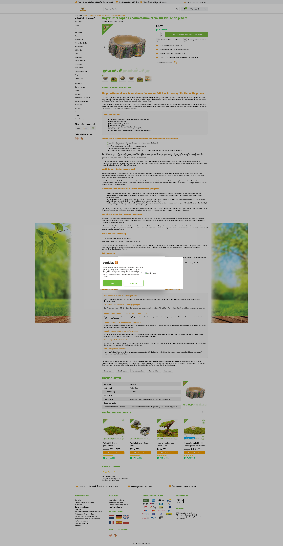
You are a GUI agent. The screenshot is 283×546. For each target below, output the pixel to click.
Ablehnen (133, 283)
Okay (112, 283)
